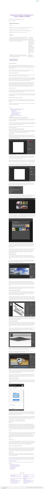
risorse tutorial (21, 100)
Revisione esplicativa (12, 467)
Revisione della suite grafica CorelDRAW (15, 465)
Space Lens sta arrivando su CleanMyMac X (16, 476)
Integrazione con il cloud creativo (16, 114)
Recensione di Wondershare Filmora (14, 466)
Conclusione (11, 116)
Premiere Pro (23, 370)
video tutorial (10, 101)
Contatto (4, 487)
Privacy (6, 487)
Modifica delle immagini (14, 111)
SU (2, 487)
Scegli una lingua (4, 488)
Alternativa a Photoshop (17, 459)
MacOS (33, 122)
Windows (30, 122)
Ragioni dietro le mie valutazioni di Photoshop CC (16, 115)
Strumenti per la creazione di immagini (16, 112)
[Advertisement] (22, 7)
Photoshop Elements (30, 46)
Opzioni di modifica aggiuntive (15, 113)
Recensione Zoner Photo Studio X (14, 464)
